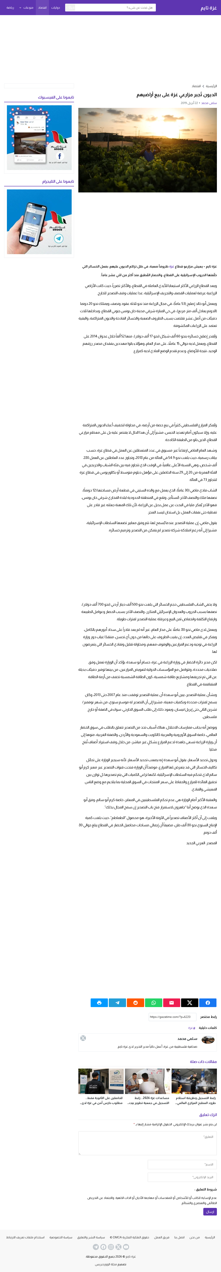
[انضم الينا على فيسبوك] (102, 1247)
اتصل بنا (179, 1237)
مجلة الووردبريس (106, 1264)
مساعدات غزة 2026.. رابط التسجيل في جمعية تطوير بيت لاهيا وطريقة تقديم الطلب (149, 1103)
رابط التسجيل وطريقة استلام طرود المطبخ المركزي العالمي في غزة (196, 1103)
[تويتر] (83, 1038)
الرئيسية (210, 1237)
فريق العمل (161, 1237)
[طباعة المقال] (99, 1002)
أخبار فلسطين (78, 7)
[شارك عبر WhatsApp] (153, 1002)
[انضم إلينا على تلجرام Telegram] (95, 1247)
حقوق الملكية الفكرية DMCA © (129, 1237)
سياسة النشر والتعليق (91, 1237)
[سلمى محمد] (208, 1040)
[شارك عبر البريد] (171, 1002)
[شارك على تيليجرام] (117, 1002)
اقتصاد (42, 7)
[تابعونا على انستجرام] (110, 1247)
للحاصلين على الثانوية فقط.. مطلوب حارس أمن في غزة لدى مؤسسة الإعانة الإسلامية (102, 1103)
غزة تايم (209, 7)
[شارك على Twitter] (189, 1002)
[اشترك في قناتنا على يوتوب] (125, 1247)
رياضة (10, 7)
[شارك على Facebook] (207, 1002)
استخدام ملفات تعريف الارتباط (25, 1237)
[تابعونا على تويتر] (118, 1247)
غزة (171, 266)
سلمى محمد (209, 103)
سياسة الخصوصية (60, 1237)
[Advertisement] (110, 49)
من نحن (194, 1237)
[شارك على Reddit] (135, 1002)
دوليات (55, 7)
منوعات (28, 7)
